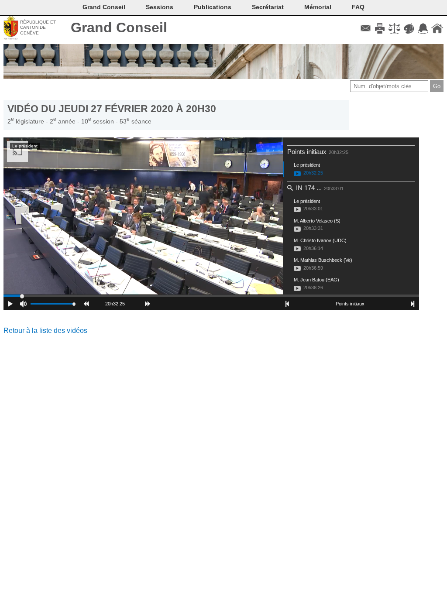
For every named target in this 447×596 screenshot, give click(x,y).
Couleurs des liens (408, 28)
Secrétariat (268, 6)
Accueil (437, 28)
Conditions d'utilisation (394, 28)
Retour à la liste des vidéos (45, 330)
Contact (365, 28)
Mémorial (317, 6)
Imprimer (380, 28)
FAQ (358, 6)
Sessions (159, 6)
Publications (212, 6)
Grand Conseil (119, 27)
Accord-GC (422, 28)
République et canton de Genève (38, 27)
